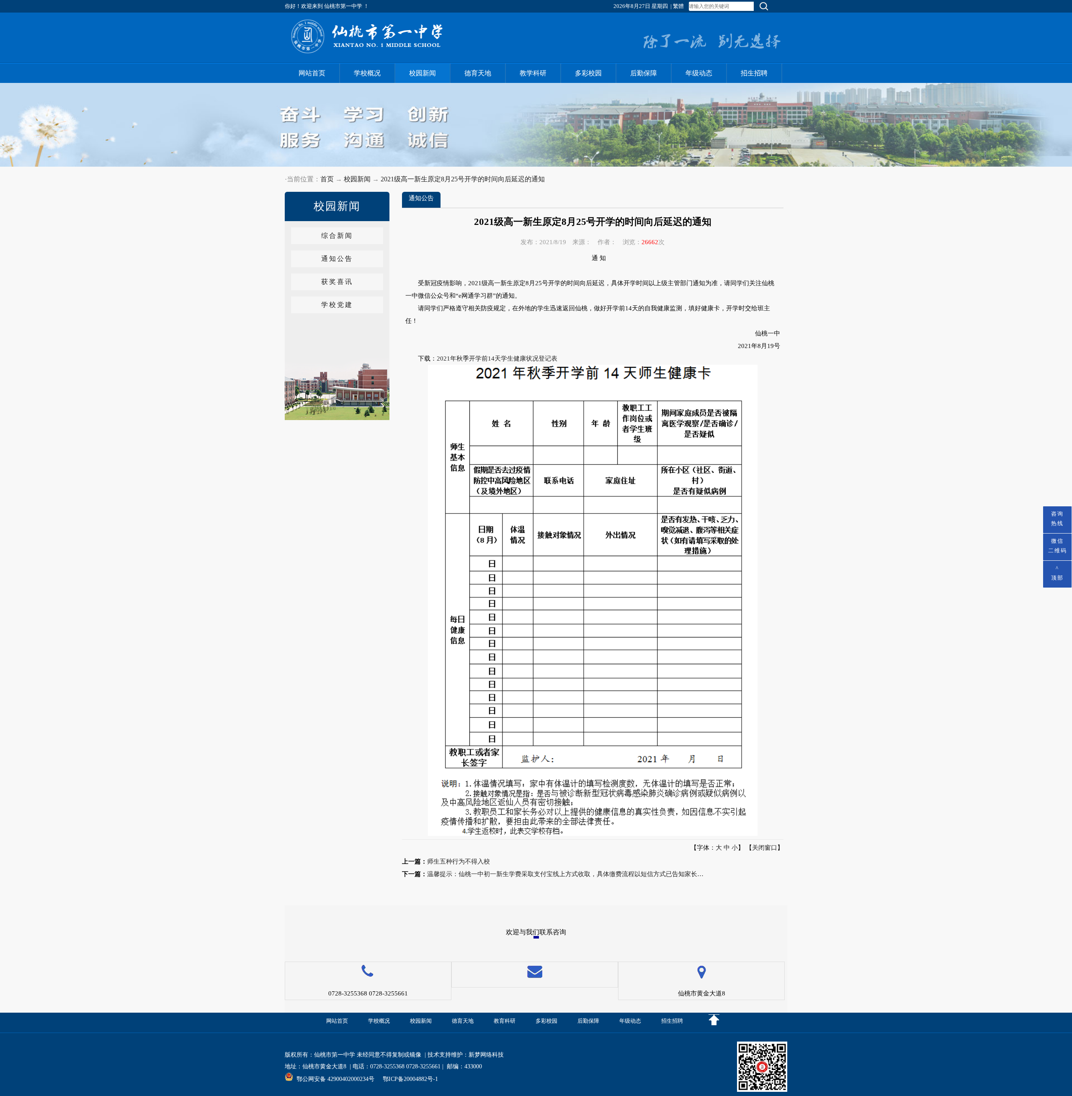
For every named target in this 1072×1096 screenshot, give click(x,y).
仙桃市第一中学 (334, 1055)
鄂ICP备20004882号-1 (410, 1079)
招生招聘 (754, 73)
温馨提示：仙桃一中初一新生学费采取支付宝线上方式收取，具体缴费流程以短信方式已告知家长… (565, 874)
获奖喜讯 (337, 281)
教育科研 (504, 1021)
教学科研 (533, 73)
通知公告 (337, 258)
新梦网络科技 (486, 1055)
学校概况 (367, 73)
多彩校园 (588, 73)
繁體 (678, 6)
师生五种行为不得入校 (458, 861)
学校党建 (337, 304)
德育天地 (477, 73)
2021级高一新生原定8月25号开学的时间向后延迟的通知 (463, 179)
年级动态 (698, 73)
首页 (327, 179)
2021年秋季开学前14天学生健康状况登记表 (497, 358)
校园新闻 (422, 73)
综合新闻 (337, 235)
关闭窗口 (764, 847)
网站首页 (312, 73)
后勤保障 (643, 73)
